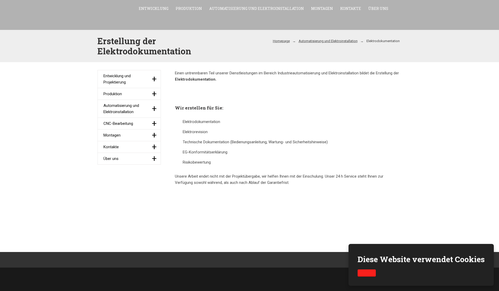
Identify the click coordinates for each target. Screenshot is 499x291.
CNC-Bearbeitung (118, 123)
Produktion (189, 8)
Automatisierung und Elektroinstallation (256, 8)
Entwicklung (153, 8)
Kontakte (350, 8)
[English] (482, 15)
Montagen (322, 8)
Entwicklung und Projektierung (117, 79)
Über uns (378, 8)
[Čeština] (473, 15)
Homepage (281, 41)
